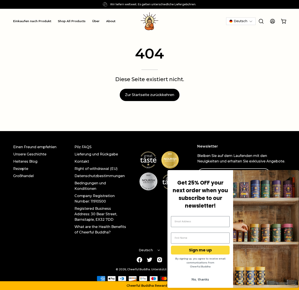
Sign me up (200, 250)
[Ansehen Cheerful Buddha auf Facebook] (139, 259)
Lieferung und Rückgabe (96, 154)
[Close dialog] (293, 176)
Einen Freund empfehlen (34, 147)
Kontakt (81, 161)
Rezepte (20, 169)
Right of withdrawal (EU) (96, 169)
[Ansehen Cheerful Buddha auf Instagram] (159, 259)
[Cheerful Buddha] (149, 21)
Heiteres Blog (25, 161)
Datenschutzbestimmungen (99, 176)
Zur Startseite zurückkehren (149, 95)
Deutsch (146, 250)
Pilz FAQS (82, 147)
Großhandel (23, 176)
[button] (149, 285)
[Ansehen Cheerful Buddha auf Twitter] (149, 259)
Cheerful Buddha (138, 269)
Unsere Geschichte (29, 154)
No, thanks (200, 279)
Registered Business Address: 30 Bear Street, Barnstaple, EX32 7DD (95, 214)
